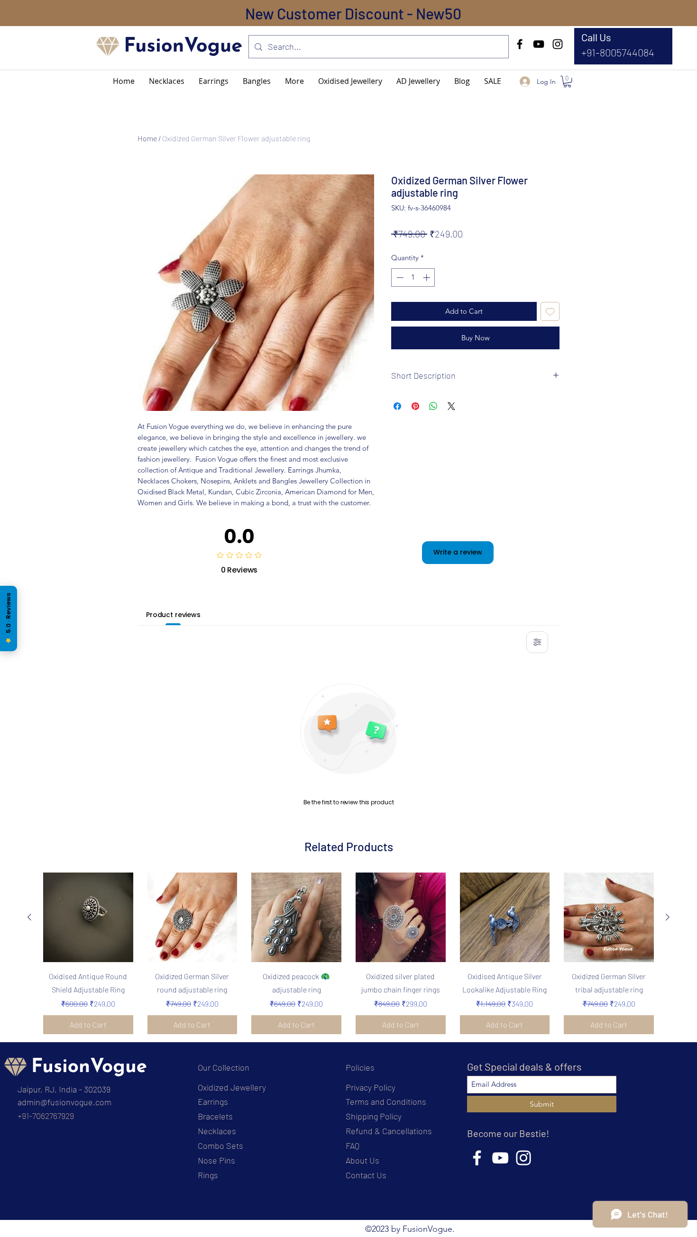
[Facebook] (519, 44)
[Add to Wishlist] (550, 311)
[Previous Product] (29, 917)
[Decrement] (399, 277)
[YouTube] (538, 44)
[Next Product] (667, 917)
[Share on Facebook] (397, 406)
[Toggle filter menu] (537, 642)
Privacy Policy (370, 1087)
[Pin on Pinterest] (415, 406)
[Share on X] (451, 406)
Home (147, 138)
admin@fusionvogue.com (64, 1102)
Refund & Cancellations (389, 1131)
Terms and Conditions (386, 1101)
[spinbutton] (413, 277)
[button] (294, 81)
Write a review (457, 552)
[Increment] (427, 277)
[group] (348, 953)
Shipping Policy (374, 1116)
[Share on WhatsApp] (433, 406)
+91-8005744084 (617, 52)
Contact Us (366, 1175)
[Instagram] (557, 44)
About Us (362, 1160)
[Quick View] (88, 918)
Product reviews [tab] (173, 614)
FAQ (352, 1145)
